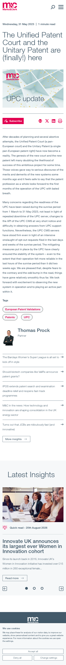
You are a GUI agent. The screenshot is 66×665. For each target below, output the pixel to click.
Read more (12, 578)
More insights (13, 439)
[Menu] (60, 7)
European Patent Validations (22, 309)
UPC (27, 317)
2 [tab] (34, 588)
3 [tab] (42, 588)
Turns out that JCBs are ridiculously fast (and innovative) (28, 427)
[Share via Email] (40, 121)
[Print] (60, 121)
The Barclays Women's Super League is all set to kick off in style (31, 359)
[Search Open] (53, 7)
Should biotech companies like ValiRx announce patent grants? (30, 374)
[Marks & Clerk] (10, 9)
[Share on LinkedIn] (53, 121)
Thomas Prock (34, 330)
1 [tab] (26, 588)
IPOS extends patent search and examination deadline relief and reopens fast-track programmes (29, 391)
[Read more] (33, 504)
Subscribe (15, 121)
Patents (10, 317)
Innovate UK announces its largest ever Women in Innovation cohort (32, 546)
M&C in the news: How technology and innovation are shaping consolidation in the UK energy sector (29, 410)
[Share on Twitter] (47, 121)
